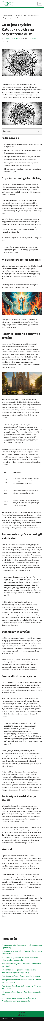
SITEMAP (22, 1012)
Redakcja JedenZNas (12, 38)
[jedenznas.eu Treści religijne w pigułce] (8, 3)
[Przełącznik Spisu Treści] (37, 131)
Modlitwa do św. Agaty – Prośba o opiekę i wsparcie (21, 976)
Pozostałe (15, 15)
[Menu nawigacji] (39, 3)
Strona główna (6, 15)
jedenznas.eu (22, 1015)
